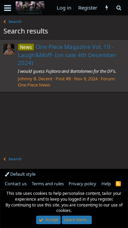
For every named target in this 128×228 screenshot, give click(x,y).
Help (106, 183)
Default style (22, 174)
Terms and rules (48, 183)
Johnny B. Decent (35, 79)
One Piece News (34, 85)
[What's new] (107, 7)
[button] (7, 8)
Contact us (16, 183)
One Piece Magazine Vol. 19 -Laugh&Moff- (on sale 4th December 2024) (67, 55)
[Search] (119, 7)
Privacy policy (82, 183)
